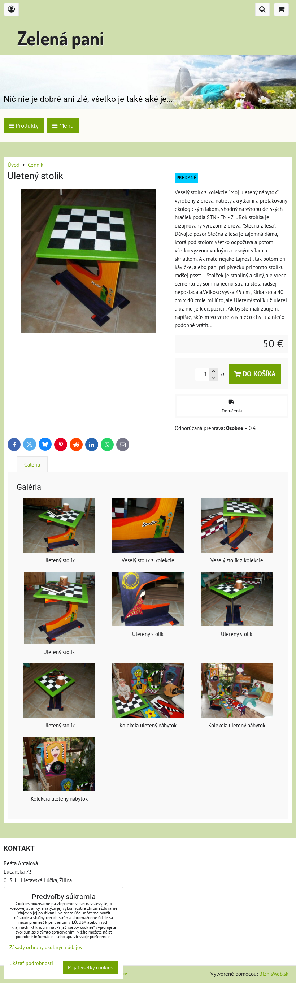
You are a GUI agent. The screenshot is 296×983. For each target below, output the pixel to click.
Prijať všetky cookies (90, 967)
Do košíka (258, 373)
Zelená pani (60, 37)
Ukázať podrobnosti (31, 963)
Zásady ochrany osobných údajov (46, 947)
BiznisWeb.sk (273, 973)
